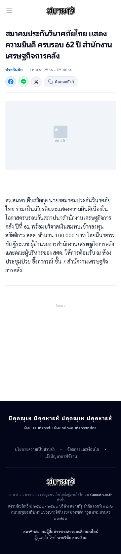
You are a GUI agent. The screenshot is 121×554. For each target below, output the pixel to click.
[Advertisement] (60, 351)
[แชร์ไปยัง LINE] (23, 81)
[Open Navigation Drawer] (9, 10)
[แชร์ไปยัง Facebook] (10, 81)
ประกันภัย (14, 69)
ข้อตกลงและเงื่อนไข (83, 449)
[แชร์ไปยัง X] (36, 81)
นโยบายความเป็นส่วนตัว (35, 449)
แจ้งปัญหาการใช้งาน (60, 456)
